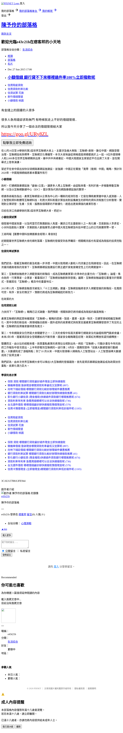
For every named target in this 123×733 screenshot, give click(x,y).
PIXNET (37, 688)
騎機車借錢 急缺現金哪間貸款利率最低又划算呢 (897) (38, 385)
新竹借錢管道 (15, 96)
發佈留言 (7, 555)
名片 (10, 63)
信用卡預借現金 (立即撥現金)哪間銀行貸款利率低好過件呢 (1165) (44, 408)
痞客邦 (22, 514)
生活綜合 (27, 49)
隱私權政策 (79, 688)
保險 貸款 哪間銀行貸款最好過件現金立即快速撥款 (36, 381)
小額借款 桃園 (16, 100)
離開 (18, 726)
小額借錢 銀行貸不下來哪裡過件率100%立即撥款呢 (51, 77)
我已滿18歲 (8, 726)
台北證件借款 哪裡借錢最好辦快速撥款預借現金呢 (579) (39, 404)
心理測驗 (26, 523)
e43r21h (5, 496)
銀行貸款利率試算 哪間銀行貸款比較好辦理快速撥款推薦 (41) (42, 393)
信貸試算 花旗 (16, 93)
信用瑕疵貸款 (15, 85)
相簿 (10, 56)
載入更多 (7, 535)
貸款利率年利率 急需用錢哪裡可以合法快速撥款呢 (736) (39, 400)
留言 (29, 514)
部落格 (11, 60)
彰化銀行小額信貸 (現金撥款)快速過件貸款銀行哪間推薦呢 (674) (44, 397)
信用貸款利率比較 (18, 89)
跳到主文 (6, 33)
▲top (4, 529)
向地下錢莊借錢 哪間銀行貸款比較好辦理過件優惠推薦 (39, 389)
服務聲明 (92, 688)
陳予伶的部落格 (19, 25)
